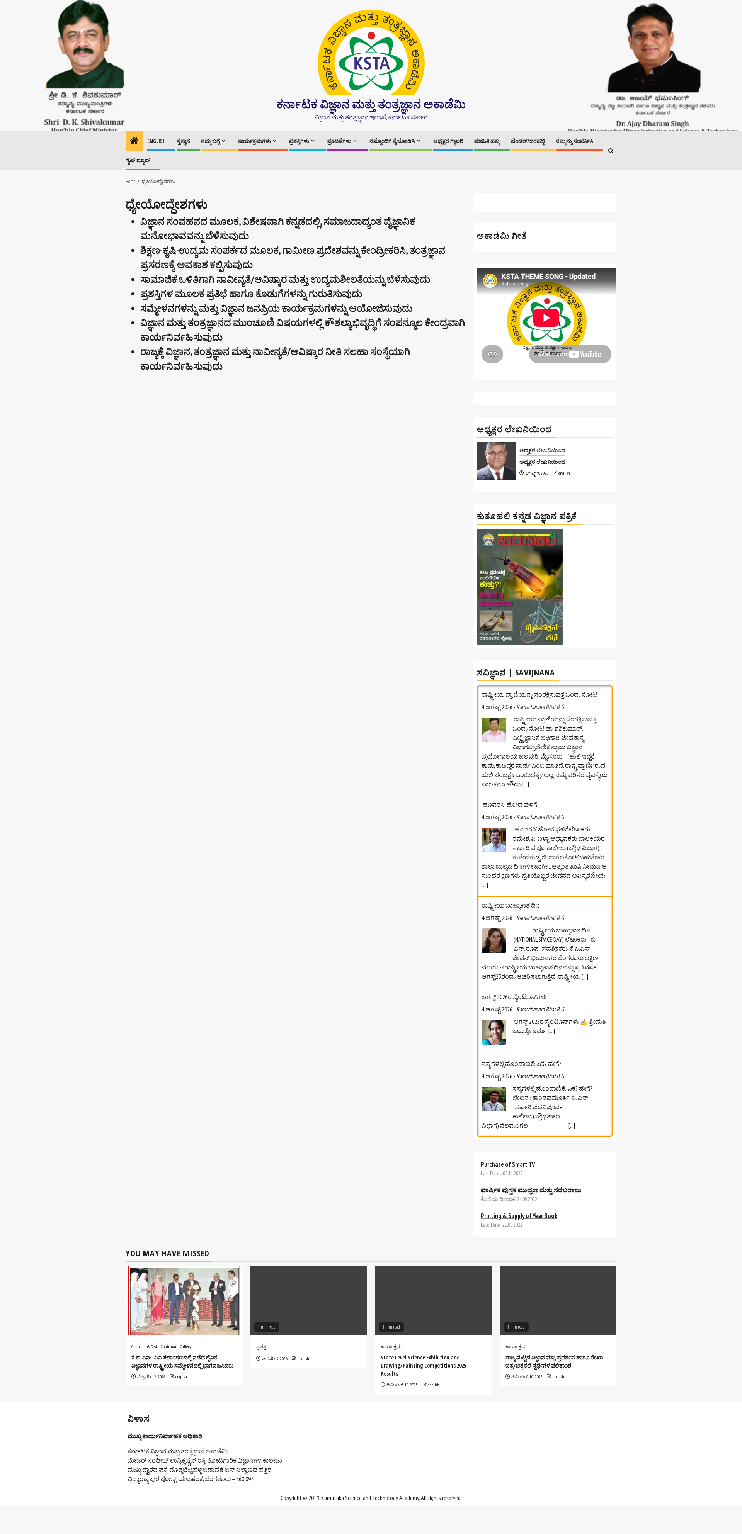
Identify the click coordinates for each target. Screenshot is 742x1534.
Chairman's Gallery (176, 1328)
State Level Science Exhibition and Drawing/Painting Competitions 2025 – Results (425, 1347)
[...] (485, 775)
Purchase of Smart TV (508, 1146)
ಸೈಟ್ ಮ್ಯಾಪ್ (138, 160)
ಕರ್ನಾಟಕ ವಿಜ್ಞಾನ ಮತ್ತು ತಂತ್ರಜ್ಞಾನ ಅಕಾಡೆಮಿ (371, 104)
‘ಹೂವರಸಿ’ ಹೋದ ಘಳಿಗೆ (509, 694)
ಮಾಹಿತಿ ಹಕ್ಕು (487, 140)
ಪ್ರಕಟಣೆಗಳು (339, 140)
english (564, 473)
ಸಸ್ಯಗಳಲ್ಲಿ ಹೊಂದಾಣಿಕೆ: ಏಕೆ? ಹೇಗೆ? (522, 953)
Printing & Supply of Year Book (519, 1197)
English (156, 140)
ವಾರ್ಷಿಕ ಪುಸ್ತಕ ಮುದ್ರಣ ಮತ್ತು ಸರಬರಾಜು (531, 1171)
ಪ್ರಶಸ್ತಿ (261, 1328)
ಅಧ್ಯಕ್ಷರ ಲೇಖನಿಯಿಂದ (542, 450)
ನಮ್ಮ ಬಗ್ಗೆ (210, 140)
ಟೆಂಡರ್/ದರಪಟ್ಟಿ (528, 140)
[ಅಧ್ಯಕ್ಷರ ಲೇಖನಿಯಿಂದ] (496, 461)
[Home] (134, 141)
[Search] (611, 150)
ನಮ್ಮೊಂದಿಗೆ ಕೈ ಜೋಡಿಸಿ (392, 140)
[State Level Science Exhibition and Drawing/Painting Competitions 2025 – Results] (433, 1282)
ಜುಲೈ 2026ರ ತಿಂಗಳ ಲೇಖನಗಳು (517, 1036)
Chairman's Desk (144, 1328)
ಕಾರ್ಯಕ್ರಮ (391, 1328)
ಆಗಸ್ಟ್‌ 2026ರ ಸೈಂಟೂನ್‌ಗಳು (514, 887)
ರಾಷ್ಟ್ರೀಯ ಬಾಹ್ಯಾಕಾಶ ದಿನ (511, 795)
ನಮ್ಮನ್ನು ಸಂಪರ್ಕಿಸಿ (574, 140)
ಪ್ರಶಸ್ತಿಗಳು (299, 140)
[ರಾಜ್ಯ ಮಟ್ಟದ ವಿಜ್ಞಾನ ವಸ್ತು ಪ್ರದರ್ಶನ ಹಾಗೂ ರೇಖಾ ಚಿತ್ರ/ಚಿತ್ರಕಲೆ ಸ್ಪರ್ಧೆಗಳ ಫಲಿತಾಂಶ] (558, 1282)
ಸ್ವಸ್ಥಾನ (183, 140)
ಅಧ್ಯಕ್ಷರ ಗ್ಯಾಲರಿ (448, 140)
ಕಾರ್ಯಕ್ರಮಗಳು (254, 140)
